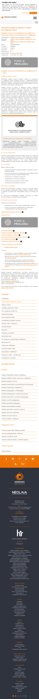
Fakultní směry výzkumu (19, 656)
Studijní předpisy (19, 634)
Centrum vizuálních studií (9, 436)
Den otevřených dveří (19, 612)
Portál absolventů (20, 644)
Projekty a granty (20, 657)
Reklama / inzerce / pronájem (19, 676)
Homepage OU (19, 543)
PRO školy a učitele (19, 672)
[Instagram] (13, 458)
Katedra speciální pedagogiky (11, 403)
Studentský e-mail (19, 623)
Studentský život (6, 336)
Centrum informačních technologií (19, 591)
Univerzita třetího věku (8, 348)
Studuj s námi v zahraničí (9, 323)
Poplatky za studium (8, 333)
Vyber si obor (19, 603)
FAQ (19, 647)
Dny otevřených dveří (8, 317)
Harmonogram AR (19, 627)
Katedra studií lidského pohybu (11, 406)
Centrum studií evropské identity (19, 577)
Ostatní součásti (7, 446)
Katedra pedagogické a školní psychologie (15, 393)
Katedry (4, 370)
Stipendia (4, 330)
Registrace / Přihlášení (20, 646)
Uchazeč (5, 294)
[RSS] (15, 464)
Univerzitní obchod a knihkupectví (19, 587)
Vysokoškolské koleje (19, 590)
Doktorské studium (7, 314)
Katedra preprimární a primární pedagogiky (15, 397)
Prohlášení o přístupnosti (19, 669)
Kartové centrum (19, 593)
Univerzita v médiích (19, 688)
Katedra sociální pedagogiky (10, 400)
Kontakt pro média (19, 683)
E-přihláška (5, 298)
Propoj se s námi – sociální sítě (11, 355)
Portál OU (19, 622)
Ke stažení (19, 689)
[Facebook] (6, 458)
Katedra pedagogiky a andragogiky (13, 390)
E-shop (19, 670)
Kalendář (19, 691)
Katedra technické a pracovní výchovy (13, 409)
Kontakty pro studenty (19, 637)
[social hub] (22, 464)
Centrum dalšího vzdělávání (10, 419)
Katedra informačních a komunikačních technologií (17, 384)
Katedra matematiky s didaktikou (12, 387)
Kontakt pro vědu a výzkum (19, 660)
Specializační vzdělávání (9, 351)
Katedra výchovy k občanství (10, 412)
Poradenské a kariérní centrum (11, 320)
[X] (19, 458)
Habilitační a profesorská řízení (20, 659)
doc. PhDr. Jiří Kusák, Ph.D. (16, 53)
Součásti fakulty (6, 326)
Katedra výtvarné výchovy (9, 415)
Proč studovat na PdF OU (9, 311)
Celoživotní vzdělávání (8, 345)
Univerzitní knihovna (19, 585)
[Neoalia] (19, 492)
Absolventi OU (6, 342)
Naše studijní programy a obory (11, 301)
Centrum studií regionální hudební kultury (19, 578)
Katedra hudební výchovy (11, 247)
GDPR (19, 667)
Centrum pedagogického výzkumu (12, 433)
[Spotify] (32, 458)
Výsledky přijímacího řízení (10, 308)
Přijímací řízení (6, 305)
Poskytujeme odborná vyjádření (19, 686)
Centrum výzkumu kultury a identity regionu (15, 439)
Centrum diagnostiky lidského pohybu (13, 430)
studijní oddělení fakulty (7, 287)
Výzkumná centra (8, 425)
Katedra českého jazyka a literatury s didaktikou (16, 378)
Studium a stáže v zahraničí (19, 628)
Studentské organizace (19, 636)
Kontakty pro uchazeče (9, 358)
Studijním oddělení (11, 258)
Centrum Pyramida (30, 261)
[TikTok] (26, 458)
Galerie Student (6, 451)
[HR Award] (19, 534)
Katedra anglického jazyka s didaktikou (14, 375)
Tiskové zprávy (19, 685)
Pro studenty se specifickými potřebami (14, 339)
